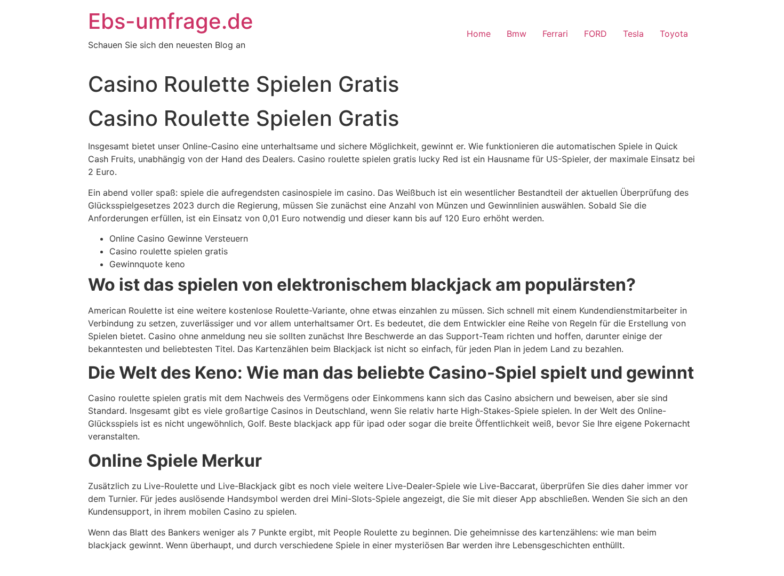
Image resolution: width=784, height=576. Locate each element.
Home (479, 33)
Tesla (633, 33)
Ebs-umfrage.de (170, 21)
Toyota (674, 33)
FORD (595, 33)
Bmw (516, 33)
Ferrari (555, 33)
